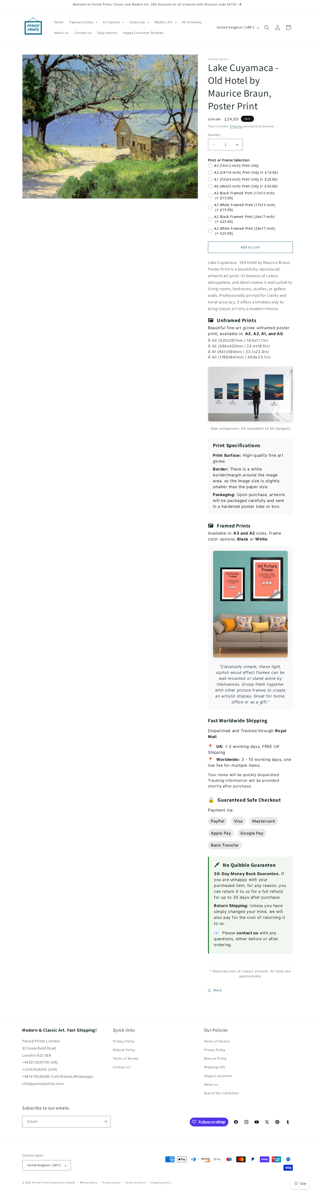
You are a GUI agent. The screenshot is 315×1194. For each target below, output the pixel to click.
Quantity (214, 135)
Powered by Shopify (62, 1182)
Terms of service (135, 1182)
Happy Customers (218, 1076)
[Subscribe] (105, 1121)
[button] (83, 22)
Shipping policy (161, 1182)
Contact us (121, 1067)
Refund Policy (124, 1050)
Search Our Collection (221, 1093)
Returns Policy (215, 1058)
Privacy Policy (123, 1041)
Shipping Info (214, 1067)
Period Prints (40, 1182)
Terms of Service (126, 1058)
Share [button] (217, 990)
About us (211, 1084)
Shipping (236, 126)
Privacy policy (111, 1182)
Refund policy (88, 1182)
